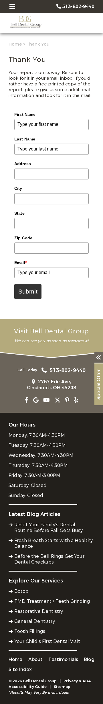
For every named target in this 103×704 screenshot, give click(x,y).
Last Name (24, 139)
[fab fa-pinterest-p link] (67, 400)
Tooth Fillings (29, 631)
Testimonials (63, 659)
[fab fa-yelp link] (76, 400)
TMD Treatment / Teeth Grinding (52, 601)
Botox (21, 591)
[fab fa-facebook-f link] (27, 400)
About (35, 659)
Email (20, 262)
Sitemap (62, 686)
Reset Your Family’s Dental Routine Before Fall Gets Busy (48, 527)
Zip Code (23, 238)
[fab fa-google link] (36, 400)
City (18, 188)
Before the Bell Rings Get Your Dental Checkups (49, 559)
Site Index (20, 669)
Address (22, 163)
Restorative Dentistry (38, 611)
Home (15, 44)
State (19, 213)
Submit (27, 291)
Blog (89, 659)
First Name (25, 114)
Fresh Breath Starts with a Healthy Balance (53, 543)
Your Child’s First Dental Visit (47, 641)
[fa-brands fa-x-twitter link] (57, 400)
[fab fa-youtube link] (46, 400)
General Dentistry (34, 621)
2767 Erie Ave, (51, 385)
